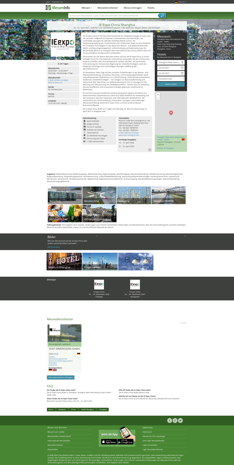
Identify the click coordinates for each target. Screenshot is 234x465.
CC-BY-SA (184, 134)
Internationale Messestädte (59, 440)
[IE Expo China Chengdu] (99, 284)
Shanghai (103, 409)
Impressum (147, 432)
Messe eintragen (133, 7)
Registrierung (57, 2)
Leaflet (161, 134)
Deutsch (182, 2)
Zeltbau (52, 357)
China (73, 409)
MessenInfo (58, 7)
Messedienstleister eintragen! (61, 377)
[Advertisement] (117, 164)
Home (50, 409)
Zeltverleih (53, 365)
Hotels (150, 7)
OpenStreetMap (172, 134)
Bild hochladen (54, 247)
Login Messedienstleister (153, 449)
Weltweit (62, 409)
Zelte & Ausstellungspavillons (61, 361)
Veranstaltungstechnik (58, 359)
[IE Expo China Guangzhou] (135, 284)
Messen (86, 7)
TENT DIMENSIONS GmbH (64, 348)
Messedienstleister (108, 7)
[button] (171, 112)
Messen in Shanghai (165, 148)
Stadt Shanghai (87, 409)
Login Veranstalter (150, 445)
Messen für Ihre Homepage (154, 436)
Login (48, 2)
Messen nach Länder (56, 432)
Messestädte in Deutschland (59, 436)
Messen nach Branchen (57, 427)
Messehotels (53, 449)
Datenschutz (148, 427)
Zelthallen (53, 363)
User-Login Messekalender (153, 440)
